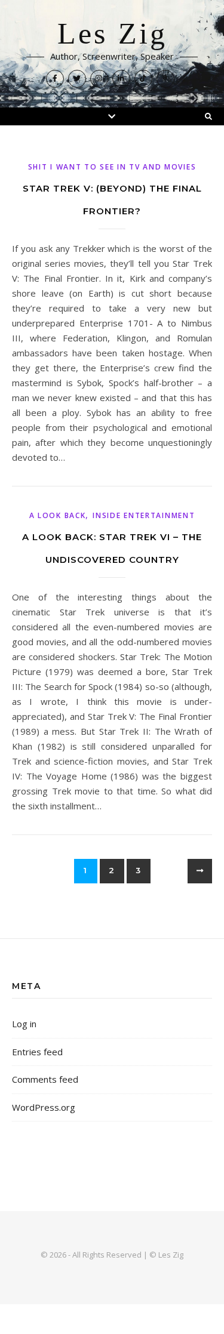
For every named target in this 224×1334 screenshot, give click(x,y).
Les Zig (112, 34)
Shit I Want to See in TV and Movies (112, 167)
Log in (24, 1024)
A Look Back (57, 515)
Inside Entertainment (144, 515)
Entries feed (37, 1052)
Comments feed (45, 1079)
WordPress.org (43, 1107)
